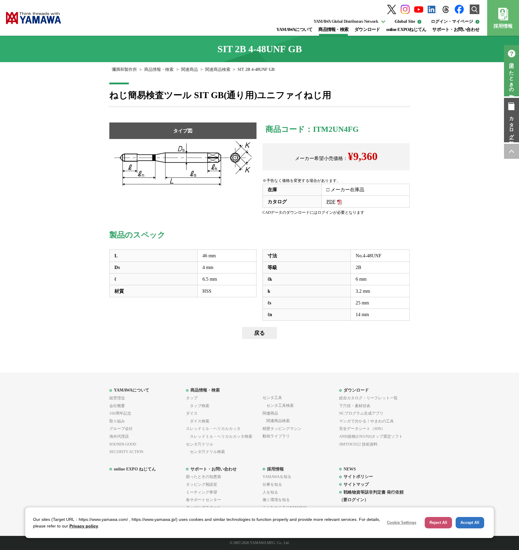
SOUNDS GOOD (122, 444)
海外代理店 (119, 436)
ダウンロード (367, 29)
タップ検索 (197, 405)
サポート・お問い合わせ (455, 29)
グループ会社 (121, 428)
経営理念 (117, 398)
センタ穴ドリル (199, 444)
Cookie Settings (401, 522)
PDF (330, 201)
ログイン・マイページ (452, 21)
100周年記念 (120, 413)
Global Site (405, 21)
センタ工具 (272, 397)
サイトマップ (356, 484)
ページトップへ (511, 151)
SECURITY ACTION (126, 451)
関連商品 (189, 69)
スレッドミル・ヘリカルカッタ (213, 428)
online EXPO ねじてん (135, 469)
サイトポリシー (358, 476)
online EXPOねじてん (406, 29)
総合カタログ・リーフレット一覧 (368, 398)
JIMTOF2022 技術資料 (358, 444)
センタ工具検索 (278, 405)
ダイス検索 (197, 421)
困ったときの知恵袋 (511, 76)
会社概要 (117, 405)
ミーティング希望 (201, 492)
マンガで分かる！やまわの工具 (366, 421)
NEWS (350, 469)
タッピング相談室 (201, 484)
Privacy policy (83, 526)
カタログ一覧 (511, 125)
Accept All (469, 522)
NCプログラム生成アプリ (361, 413)
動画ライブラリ (276, 436)
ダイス (192, 413)
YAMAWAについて (294, 29)
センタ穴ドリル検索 (205, 451)
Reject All (438, 522)
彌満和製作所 (124, 69)
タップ (192, 398)
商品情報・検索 (333, 29)
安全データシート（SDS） (362, 428)
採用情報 (503, 26)
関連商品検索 (217, 69)
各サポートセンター (203, 499)
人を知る (270, 492)
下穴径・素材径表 (354, 405)
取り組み (117, 421)
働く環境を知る (276, 499)
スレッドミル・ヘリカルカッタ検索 (219, 436)
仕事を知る (272, 484)
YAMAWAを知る (277, 476)
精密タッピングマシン (282, 428)
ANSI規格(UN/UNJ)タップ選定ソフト (371, 436)
